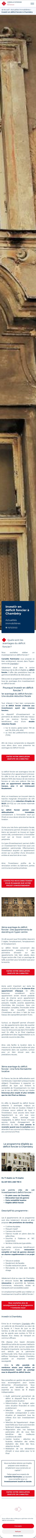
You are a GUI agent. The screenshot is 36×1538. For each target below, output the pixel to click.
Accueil (6, 10)
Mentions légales (18, 1535)
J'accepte (18, 1526)
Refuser (18, 1531)
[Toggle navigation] (31, 3)
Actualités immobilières (20, 10)
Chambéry (14, 664)
